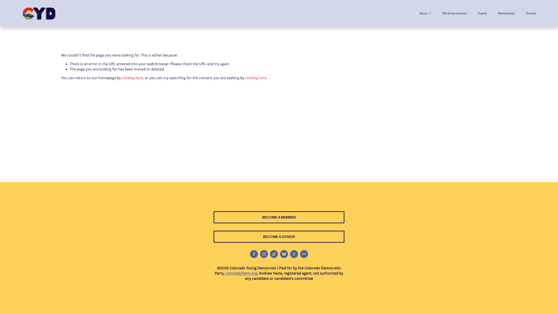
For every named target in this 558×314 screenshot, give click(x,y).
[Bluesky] (284, 254)
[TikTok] (274, 254)
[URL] (304, 254)
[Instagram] (264, 254)
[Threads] (294, 254)
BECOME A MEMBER (279, 217)
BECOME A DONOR (279, 237)
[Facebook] (254, 254)
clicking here (132, 77)
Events (482, 13)
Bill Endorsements (455, 13)
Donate (531, 13)
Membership (506, 13)
